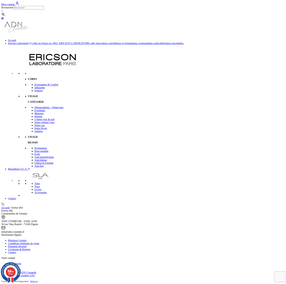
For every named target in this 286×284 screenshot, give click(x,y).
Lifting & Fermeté (43, 163)
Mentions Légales (17, 240)
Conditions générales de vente (23, 243)
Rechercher (7, 7)
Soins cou (39, 125)
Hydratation (40, 148)
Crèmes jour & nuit (44, 119)
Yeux (37, 186)
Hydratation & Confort (46, 84)
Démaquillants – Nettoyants (48, 107)
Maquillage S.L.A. (18, 169)
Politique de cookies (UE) (21, 275)
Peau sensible (41, 151)
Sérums (38, 116)
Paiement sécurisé (17, 246)
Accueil (12, 40)
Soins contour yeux (44, 122)
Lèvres (38, 189)
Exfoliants (39, 110)
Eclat (37, 154)
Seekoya (34, 281)
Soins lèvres (40, 128)
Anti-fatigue (40, 160)
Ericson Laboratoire (96, 43)
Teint (37, 183)
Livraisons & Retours (19, 249)
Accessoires (40, 192)
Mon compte (8, 4)
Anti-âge (39, 166)
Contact (12, 198)
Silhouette (39, 87)
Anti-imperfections (44, 157)
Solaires (38, 90)
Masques (39, 113)
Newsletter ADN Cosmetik (22, 272)
